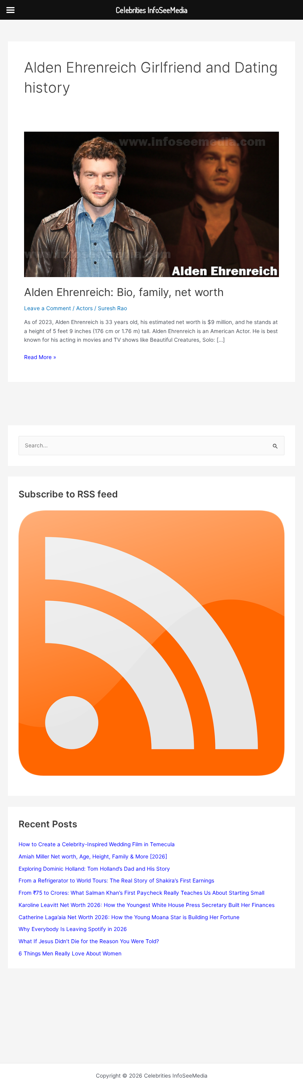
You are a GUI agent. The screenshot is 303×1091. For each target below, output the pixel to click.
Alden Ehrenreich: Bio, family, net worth (124, 292)
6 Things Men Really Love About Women (70, 953)
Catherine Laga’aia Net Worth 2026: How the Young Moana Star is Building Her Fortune (129, 917)
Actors (84, 308)
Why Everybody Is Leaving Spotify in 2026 (73, 929)
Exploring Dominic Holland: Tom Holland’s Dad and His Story (94, 869)
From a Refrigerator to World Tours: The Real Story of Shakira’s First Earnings (116, 880)
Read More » (40, 358)
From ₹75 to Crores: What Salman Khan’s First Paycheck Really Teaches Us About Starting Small (141, 893)
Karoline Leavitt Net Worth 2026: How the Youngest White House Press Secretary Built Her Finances (147, 905)
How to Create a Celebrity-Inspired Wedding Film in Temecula (97, 844)
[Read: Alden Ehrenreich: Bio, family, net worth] (151, 204)
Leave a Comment (47, 308)
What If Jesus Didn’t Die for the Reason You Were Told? (89, 941)
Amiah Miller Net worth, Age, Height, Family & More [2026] (93, 856)
